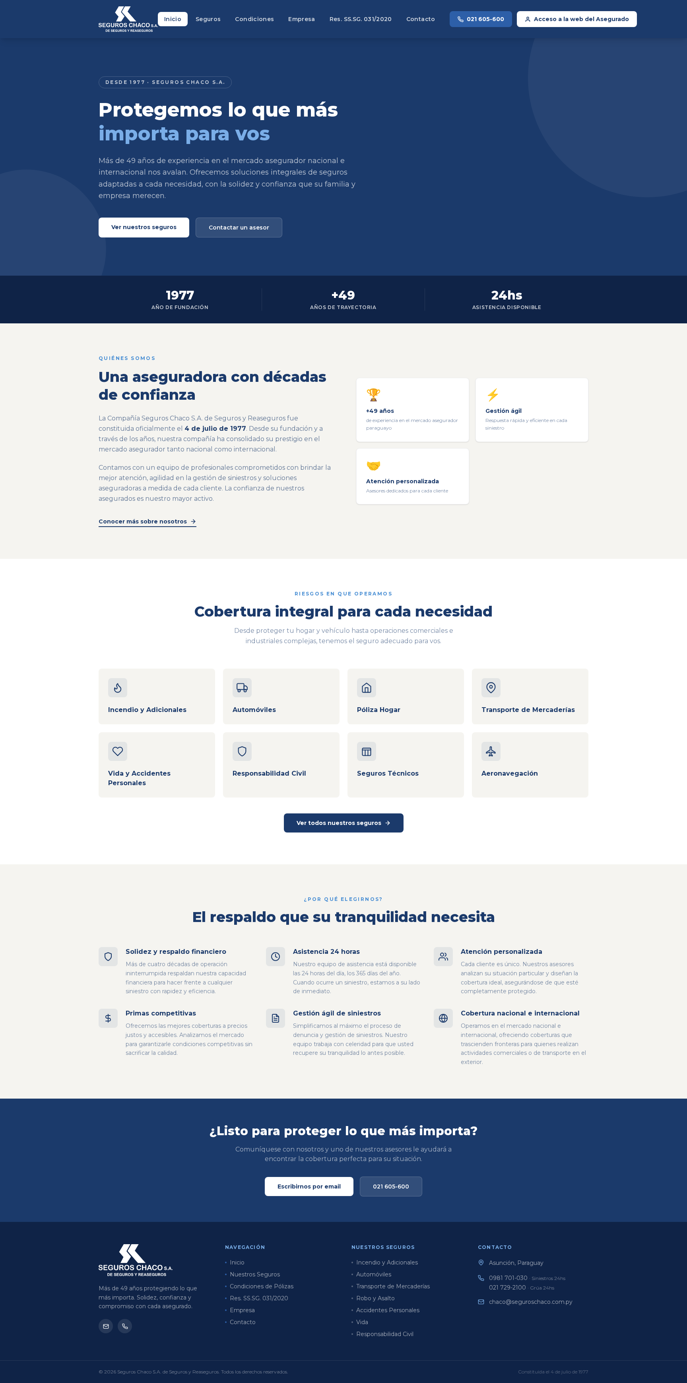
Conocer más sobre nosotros (143, 521)
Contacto (420, 19)
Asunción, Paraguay (516, 1262)
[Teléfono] (125, 1326)
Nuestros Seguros (255, 1274)
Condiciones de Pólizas (261, 1286)
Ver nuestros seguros (144, 227)
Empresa (301, 19)
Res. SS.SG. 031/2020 (361, 19)
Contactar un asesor (239, 227)
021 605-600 (485, 19)
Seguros (208, 19)
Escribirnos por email (309, 1186)
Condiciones (254, 19)
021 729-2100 (521, 1287)
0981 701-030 (527, 1278)
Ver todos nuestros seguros (339, 823)
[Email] (106, 1326)
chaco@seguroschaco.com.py (530, 1301)
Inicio (172, 19)
